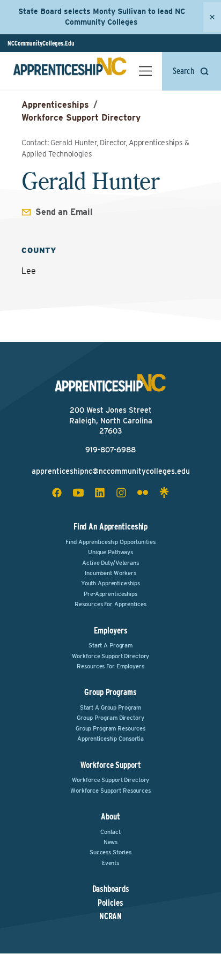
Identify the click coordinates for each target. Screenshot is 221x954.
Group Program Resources (110, 728)
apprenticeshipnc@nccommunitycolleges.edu (111, 471)
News (111, 842)
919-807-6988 (110, 449)
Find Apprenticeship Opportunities (110, 542)
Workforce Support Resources (110, 790)
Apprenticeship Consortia (110, 738)
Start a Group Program (110, 707)
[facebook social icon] (56, 492)
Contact (110, 832)
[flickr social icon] (142, 492)
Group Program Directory (110, 717)
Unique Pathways (110, 552)
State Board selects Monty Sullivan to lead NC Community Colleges (101, 16)
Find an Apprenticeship (110, 526)
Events (110, 863)
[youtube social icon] (78, 492)
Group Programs (110, 692)
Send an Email (64, 212)
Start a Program (110, 645)
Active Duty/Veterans (110, 563)
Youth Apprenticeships (110, 583)
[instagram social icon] (121, 492)
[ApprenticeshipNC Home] (70, 70)
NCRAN (110, 916)
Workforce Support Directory (81, 118)
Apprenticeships (55, 105)
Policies (110, 903)
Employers (111, 630)
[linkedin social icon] (99, 492)
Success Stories (110, 852)
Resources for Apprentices (110, 604)
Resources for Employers (110, 666)
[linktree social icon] (164, 492)
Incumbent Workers (110, 573)
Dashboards (110, 889)
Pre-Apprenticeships (110, 594)
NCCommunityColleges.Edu (41, 43)
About (110, 816)
